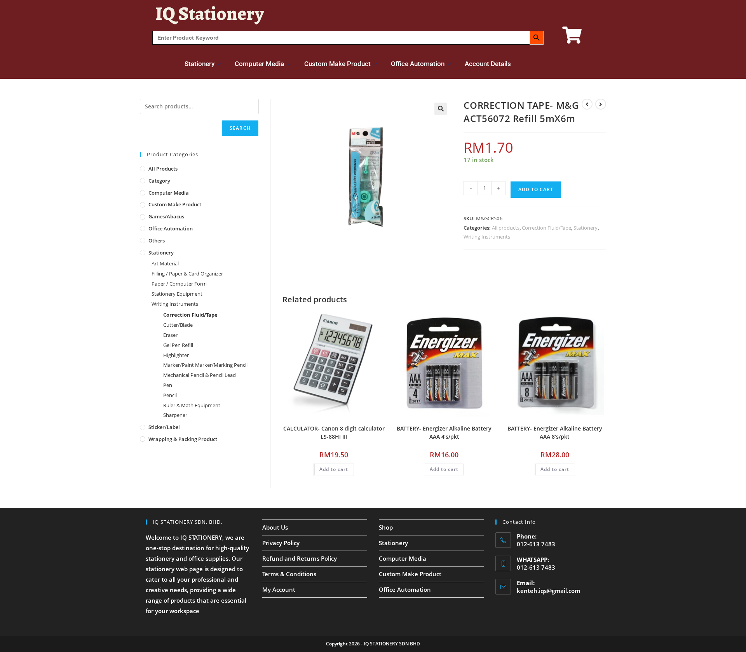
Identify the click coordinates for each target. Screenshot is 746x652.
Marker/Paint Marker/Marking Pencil (205, 364)
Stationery (199, 64)
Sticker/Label (164, 427)
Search (240, 128)
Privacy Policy (281, 543)
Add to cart (535, 189)
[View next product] (600, 104)
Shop (386, 527)
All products (505, 227)
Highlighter (176, 355)
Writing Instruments (487, 236)
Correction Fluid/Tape (546, 227)
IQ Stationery (209, 13)
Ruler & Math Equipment (191, 405)
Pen (167, 385)
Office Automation (417, 64)
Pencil (170, 395)
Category (159, 180)
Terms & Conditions (289, 574)
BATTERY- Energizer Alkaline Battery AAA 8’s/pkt (554, 432)
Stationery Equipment (177, 293)
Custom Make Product (337, 64)
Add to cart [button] (333, 469)
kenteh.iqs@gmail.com (548, 590)
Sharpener (175, 414)
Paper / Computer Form (179, 283)
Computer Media (259, 64)
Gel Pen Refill (178, 345)
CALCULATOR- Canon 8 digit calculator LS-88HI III (334, 432)
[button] (440, 109)
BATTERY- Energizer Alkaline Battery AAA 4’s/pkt (444, 432)
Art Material (165, 263)
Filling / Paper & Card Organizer (187, 273)
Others (156, 240)
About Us (275, 527)
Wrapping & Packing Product (182, 439)
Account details (488, 64)
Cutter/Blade (178, 324)
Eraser (170, 334)
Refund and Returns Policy (299, 558)
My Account (278, 589)
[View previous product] (587, 104)
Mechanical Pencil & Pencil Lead (199, 374)
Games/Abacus (166, 216)
